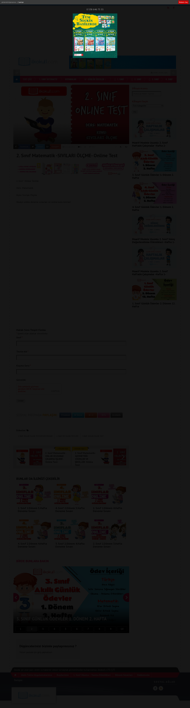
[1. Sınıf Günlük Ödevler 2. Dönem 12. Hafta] (154, 299)
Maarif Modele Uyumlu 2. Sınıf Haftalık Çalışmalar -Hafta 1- (150, 273)
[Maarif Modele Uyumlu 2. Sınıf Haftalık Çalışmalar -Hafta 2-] (154, 138)
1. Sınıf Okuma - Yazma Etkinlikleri (71, 2)
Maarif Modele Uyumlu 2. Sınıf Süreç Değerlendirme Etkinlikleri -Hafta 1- (153, 240)
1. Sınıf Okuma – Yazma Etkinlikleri (92, 674)
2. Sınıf (137, 79)
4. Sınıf (169, 79)
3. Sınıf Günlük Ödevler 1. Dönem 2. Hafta (153, 176)
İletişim (126, 2)
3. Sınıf (155, 79)
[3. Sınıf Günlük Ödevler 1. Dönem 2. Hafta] (154, 170)
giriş (39, 652)
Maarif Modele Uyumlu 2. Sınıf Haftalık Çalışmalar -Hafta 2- (150, 144)
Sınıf (19, 337)
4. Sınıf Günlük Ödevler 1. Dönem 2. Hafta (153, 208)
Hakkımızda (113, 2)
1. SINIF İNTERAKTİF (48, 79)
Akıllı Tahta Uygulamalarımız (27, 2)
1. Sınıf (120, 79)
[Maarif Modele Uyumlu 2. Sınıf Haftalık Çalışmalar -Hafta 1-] (154, 267)
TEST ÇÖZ (27, 79)
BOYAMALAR (70, 79)
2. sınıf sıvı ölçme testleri (67, 436)
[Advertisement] (95, 31)
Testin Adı (22, 351)
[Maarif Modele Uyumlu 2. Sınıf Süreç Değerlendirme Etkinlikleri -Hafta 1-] (154, 235)
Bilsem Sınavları (98, 2)
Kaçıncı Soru (23, 365)
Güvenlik (21, 379)
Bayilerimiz (48, 2)
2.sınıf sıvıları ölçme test (93, 436)
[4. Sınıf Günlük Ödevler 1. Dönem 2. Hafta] (154, 202)
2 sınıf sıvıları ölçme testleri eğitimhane (35, 436)
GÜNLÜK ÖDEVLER (95, 79)
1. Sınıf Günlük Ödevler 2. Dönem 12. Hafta (153, 305)
